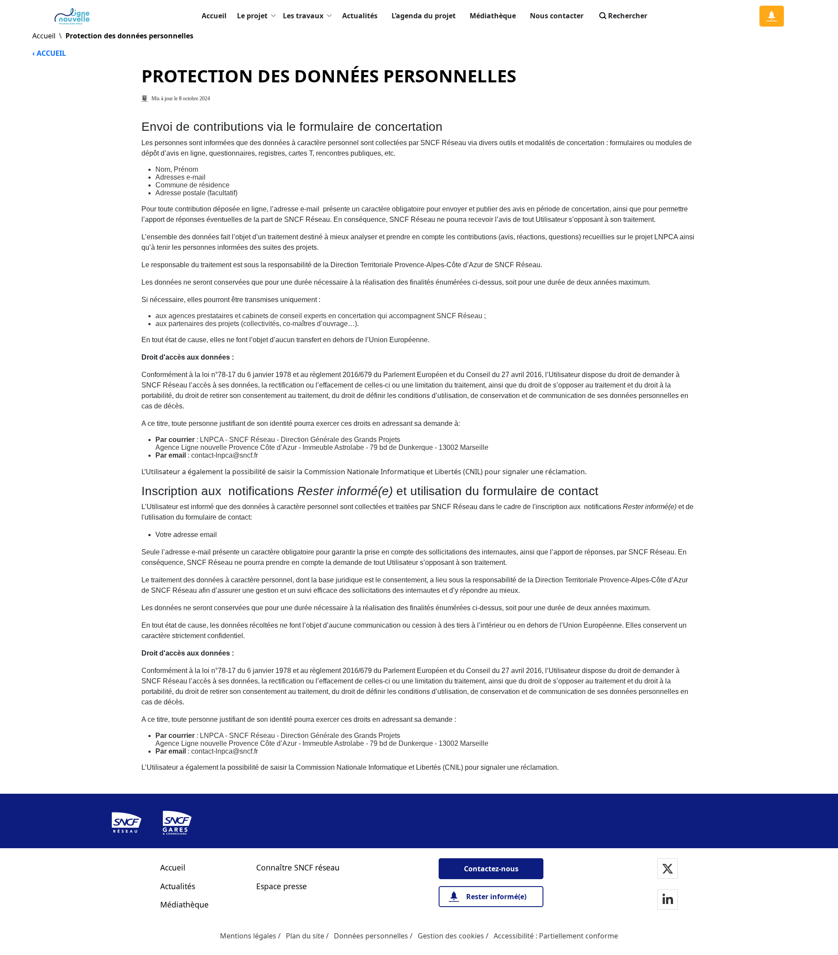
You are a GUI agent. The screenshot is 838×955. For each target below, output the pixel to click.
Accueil (214, 15)
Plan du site (305, 936)
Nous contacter (557, 15)
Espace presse (281, 886)
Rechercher (627, 15)
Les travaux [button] (303, 15)
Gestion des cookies (451, 936)
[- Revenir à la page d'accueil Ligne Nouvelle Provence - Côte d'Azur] (74, 16)
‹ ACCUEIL (49, 53)
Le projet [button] (252, 15)
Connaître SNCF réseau (298, 867)
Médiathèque (493, 15)
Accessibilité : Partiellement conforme (556, 936)
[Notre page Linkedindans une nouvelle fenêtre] (668, 900)
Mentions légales (248, 936)
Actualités (360, 15)
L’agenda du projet (424, 15)
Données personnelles (371, 936)
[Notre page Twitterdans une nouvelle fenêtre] (667, 869)
